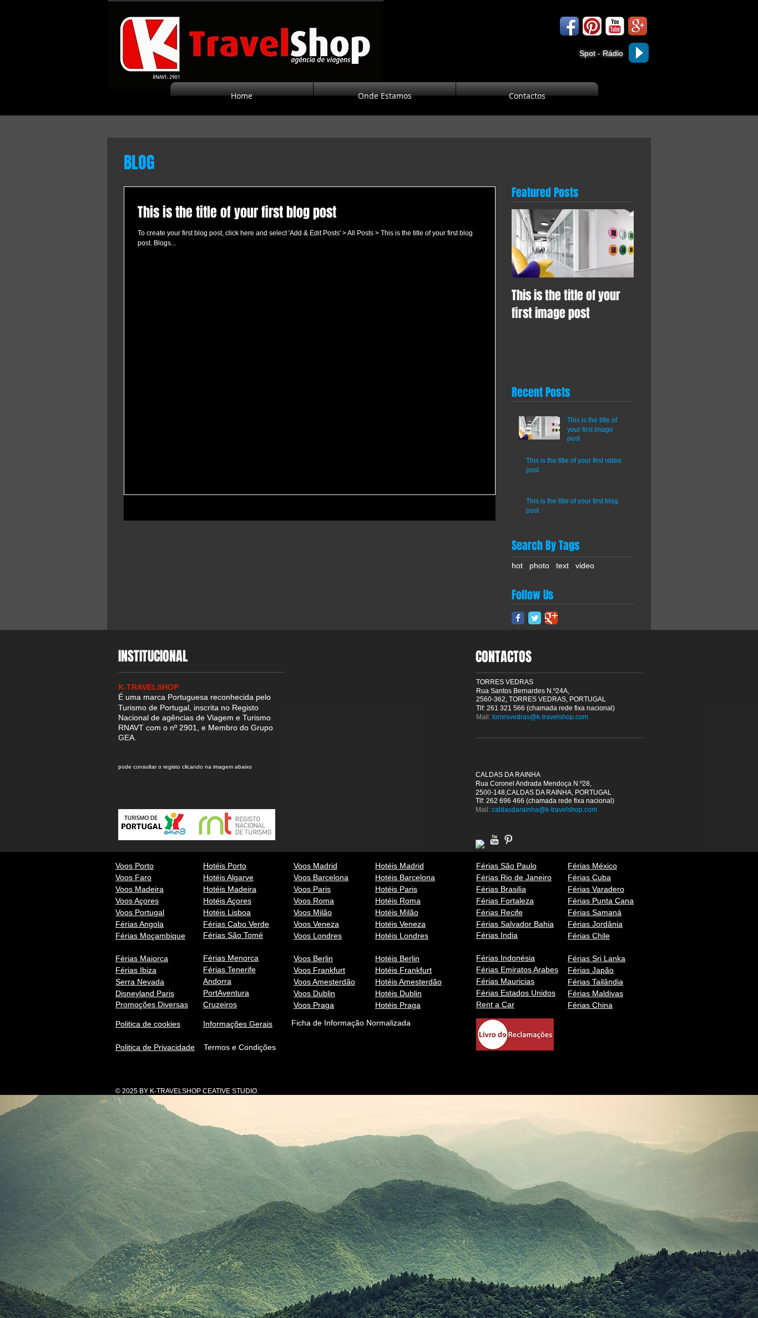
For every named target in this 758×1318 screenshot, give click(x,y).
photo (539, 565)
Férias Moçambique (150, 935)
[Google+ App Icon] (637, 26)
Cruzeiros (220, 1004)
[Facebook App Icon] (569, 26)
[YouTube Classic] (614, 26)
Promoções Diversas (151, 1004)
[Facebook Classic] (518, 618)
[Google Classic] (551, 618)
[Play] (639, 53)
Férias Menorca (231, 957)
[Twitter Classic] (534, 618)
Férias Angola (139, 924)
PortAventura (226, 992)
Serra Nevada (139, 981)
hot (517, 565)
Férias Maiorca (141, 958)
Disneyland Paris (144, 993)
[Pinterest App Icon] (592, 26)
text (562, 565)
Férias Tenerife (229, 969)
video (584, 565)
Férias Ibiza (135, 970)
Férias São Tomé (233, 935)
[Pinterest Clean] (508, 840)
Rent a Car (495, 1004)
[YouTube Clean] (494, 840)
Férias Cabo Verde (236, 924)
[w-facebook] (481, 845)
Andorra (217, 981)
